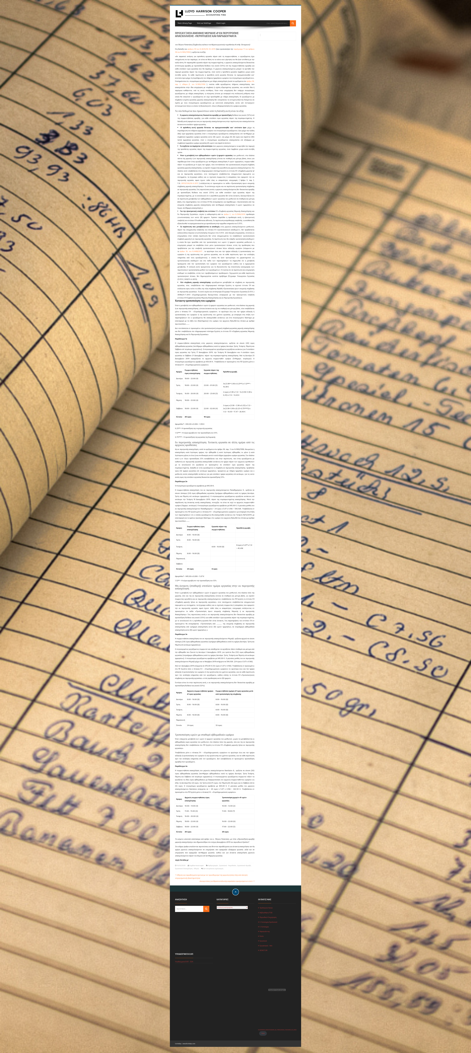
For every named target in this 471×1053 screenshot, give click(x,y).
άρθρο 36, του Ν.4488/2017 (191, 251)
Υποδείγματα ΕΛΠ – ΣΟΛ (184, 961)
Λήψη (263, 1033)
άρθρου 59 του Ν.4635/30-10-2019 (201, 49)
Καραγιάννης (265, 931)
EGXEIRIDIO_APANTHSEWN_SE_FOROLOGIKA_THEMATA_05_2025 (277, 1030)
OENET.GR (263, 950)
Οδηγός (196, 868)
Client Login (220, 23)
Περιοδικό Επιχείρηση (268, 917)
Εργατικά (263, 941)
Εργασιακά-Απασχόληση (184, 868)
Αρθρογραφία (213, 865)
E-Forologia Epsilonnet (268, 922)
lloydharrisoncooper (196, 865)
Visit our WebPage (204, 23)
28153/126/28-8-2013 (189, 183)
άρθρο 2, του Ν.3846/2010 (234, 214)
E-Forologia (264, 926)
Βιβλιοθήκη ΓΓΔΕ (266, 912)
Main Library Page (185, 23)
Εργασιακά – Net (266, 945)
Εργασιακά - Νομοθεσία (227, 865)
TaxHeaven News (266, 908)
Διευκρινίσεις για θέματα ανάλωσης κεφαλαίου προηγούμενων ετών (226, 881)
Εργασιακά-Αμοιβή (244, 865)
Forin (262, 936)
